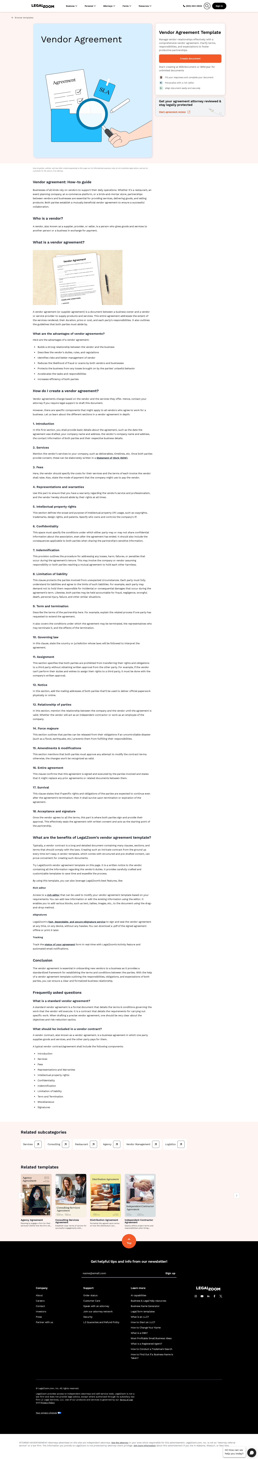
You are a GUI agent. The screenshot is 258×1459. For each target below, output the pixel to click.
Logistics (170, 1144)
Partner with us (44, 1322)
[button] (93, 39)
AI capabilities (138, 1295)
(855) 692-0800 (194, 6)
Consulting (54, 1144)
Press (39, 1316)
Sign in (219, 6)
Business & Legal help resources (148, 1300)
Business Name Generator (145, 1306)
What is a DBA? (139, 1333)
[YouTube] (202, 1296)
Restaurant (81, 1144)
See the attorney (119, 1442)
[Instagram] (196, 1296)
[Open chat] (251, 1452)
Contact (40, 1306)
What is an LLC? (140, 1316)
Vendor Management (138, 1144)
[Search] (207, 6)
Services (28, 1144)
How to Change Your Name (146, 1327)
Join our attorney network (98, 1311)
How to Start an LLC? (143, 1322)
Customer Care (91, 1300)
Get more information (145, 1445)
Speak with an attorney (96, 1306)
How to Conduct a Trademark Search (151, 1349)
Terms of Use (126, 1399)
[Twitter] (221, 1296)
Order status (90, 1295)
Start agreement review (172, 111)
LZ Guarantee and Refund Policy (101, 1322)
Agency (107, 1144)
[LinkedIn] (208, 1296)
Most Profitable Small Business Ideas (151, 1338)
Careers (40, 1300)
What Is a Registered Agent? (146, 1343)
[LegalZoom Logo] (43, 6)
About (39, 1295)
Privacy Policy (47, 1402)
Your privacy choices (46, 1413)
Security (87, 1316)
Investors (41, 1311)
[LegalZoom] (208, 1290)
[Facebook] (214, 1296)
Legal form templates (143, 1311)
